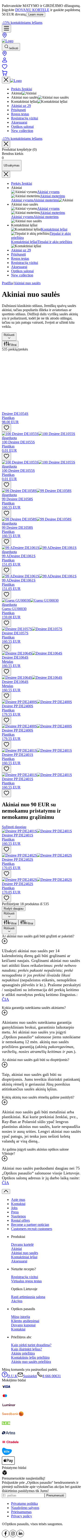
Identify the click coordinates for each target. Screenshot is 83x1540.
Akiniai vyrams (48, 192)
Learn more (35, 14)
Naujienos (18, 1216)
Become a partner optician (30, 1225)
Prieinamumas (21, 1512)
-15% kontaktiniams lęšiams (22, 23)
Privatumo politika (24, 1504)
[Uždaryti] (6, 144)
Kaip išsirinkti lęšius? (26, 1349)
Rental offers (20, 1220)
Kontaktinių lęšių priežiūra (30, 1357)
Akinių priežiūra (23, 1353)
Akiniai (16, 1249)
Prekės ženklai (21, 183)
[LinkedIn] (20, 1536)
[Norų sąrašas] (4, 68)
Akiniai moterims (52, 196)
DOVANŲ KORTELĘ (32, 10)
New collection (22, 275)
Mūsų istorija (20, 1317)
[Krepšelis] (4, 74)
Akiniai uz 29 (21, 250)
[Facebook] (5, 1536)
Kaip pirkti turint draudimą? (31, 1345)
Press (15, 1212)
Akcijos (16, 1301)
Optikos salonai (22, 271)
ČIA (5, 999)
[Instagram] (13, 1536)
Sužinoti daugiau (14, 827)
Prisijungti (18, 254)
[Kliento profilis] (4, 61)
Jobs (14, 1208)
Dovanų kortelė (22, 1244)
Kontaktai (18, 1204)
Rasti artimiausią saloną (28, 1297)
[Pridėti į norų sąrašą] (6, 428)
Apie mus (18, 1200)
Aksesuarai (19, 267)
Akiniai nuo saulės (27, 283)
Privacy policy (21, 1516)
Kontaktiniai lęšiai (54, 229)
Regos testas (20, 258)
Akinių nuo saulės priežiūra (31, 1362)
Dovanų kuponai (23, 1325)
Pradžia (7, 283)
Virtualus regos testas (26, 1281)
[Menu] (6, 28)
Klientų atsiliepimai (25, 1321)
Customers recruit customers (31, 1229)
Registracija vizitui (24, 263)
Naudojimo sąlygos (25, 1508)
